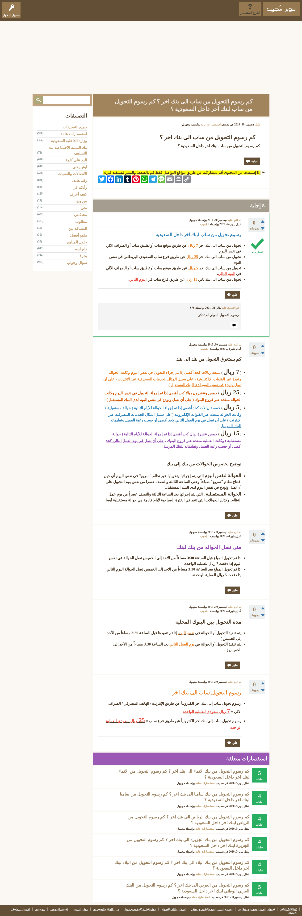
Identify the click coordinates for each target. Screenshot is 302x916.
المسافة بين (77, 228)
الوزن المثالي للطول (174, 909)
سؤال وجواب (77, 263)
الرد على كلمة (76, 160)
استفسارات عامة (211, 124)
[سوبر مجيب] (281, 9)
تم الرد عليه (234, 220)
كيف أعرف (78, 194)
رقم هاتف (79, 181)
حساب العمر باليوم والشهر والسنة (213, 909)
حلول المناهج (77, 242)
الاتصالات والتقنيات (72, 174)
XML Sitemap (289, 909)
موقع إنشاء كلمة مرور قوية (140, 909)
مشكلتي (80, 215)
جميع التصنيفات (75, 127)
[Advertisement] (151, 56)
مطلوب (81, 222)
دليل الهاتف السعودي (106, 909)
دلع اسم (81, 249)
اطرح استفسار (250, 13)
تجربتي (293, 912)
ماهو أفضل (78, 235)
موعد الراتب (81, 909)
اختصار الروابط (21, 909)
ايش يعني (79, 167)
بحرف (82, 256)
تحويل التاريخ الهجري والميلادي (257, 909)
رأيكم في (80, 187)
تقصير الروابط (59, 909)
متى (84, 208)
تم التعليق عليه (230, 307)
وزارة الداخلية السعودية (69, 141)
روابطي (40, 909)
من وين (81, 201)
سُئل (257, 124)
